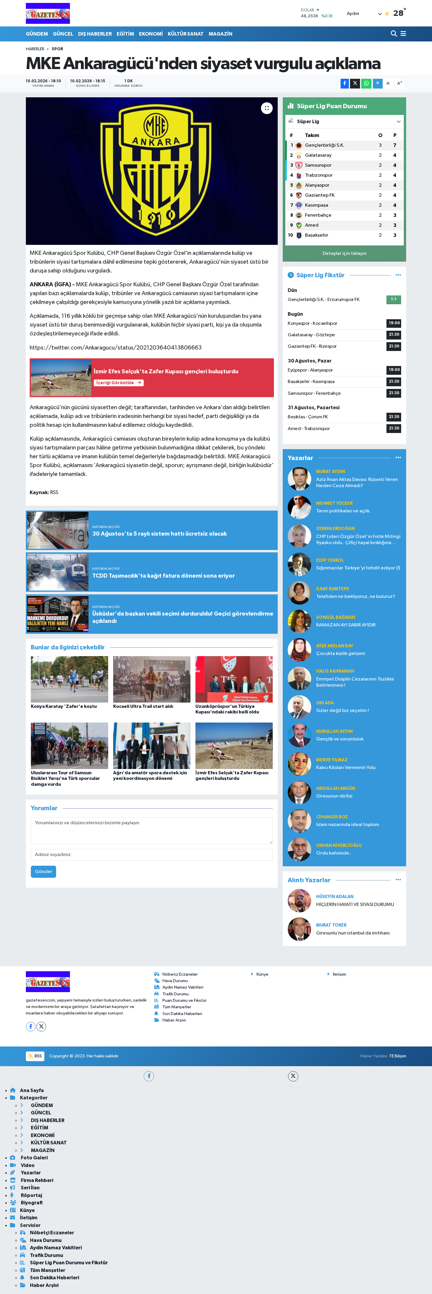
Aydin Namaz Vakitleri (183, 987)
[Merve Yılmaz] (299, 763)
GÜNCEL (63, 33)
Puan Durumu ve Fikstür (185, 1000)
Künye (262, 974)
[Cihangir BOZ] (299, 820)
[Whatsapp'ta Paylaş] (366, 83)
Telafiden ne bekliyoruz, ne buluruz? (355, 596)
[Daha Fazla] (378, 83)
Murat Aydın (330, 471)
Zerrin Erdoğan (335, 528)
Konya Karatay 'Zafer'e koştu (64, 706)
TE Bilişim (397, 1056)
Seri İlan (30, 1187)
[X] (41, 1026)
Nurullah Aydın (334, 731)
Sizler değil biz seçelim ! (342, 710)
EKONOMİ (151, 33)
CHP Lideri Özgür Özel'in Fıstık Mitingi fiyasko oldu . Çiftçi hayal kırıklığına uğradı (358, 540)
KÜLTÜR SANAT (186, 33)
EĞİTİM (125, 33)
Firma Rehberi (36, 1180)
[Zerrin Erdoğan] (299, 535)
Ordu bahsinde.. (333, 853)
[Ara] (394, 34)
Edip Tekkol (330, 560)
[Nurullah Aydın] (299, 735)
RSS (38, 1056)
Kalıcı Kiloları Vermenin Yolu (346, 767)
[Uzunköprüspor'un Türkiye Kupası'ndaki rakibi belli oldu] (234, 679)
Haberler (35, 49)
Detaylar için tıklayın (344, 253)
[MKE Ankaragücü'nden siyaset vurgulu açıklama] (152, 171)
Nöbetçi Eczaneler (180, 974)
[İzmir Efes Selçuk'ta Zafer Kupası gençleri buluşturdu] (234, 745)
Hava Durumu (175, 981)
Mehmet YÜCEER (334, 503)
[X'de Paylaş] (355, 83)
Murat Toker (331, 925)
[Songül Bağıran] (299, 621)
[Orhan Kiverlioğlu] (299, 849)
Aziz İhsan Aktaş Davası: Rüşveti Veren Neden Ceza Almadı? (357, 482)
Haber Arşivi (174, 1020)
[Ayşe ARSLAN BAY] (299, 649)
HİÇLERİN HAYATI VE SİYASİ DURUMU (355, 904)
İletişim (339, 974)
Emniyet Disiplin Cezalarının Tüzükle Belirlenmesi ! (355, 682)
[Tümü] (398, 458)
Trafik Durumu (176, 994)
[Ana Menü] (402, 34)
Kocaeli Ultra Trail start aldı (143, 706)
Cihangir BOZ (332, 817)
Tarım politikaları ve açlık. (343, 511)
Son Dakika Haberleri (182, 1014)
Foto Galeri (34, 1157)
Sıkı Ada (325, 703)
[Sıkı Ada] (299, 706)
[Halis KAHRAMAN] (299, 678)
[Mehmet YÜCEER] (299, 507)
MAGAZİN (220, 33)
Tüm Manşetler (177, 1007)
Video (27, 1165)
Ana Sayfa (32, 1090)
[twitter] (293, 1076)
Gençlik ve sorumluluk (340, 739)
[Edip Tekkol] (299, 564)
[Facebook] (31, 1026)
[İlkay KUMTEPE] (299, 592)
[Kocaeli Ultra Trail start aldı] (151, 679)
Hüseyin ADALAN (335, 897)
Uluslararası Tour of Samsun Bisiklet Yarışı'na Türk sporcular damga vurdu (65, 778)
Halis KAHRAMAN (335, 671)
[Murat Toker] (299, 929)
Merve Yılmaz (332, 760)
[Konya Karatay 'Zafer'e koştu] (69, 679)
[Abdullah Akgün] (299, 792)
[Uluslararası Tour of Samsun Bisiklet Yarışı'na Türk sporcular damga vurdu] (69, 745)
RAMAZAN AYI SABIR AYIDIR (346, 625)
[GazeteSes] (48, 13)
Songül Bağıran (335, 617)
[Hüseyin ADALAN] (299, 900)
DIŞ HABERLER (95, 33)
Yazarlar (30, 1172)
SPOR (57, 49)
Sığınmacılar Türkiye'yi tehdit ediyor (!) (358, 568)
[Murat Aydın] (299, 478)
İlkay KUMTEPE (332, 589)
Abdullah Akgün (335, 788)
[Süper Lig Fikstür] (398, 275)
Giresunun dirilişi (334, 796)
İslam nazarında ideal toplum (347, 824)
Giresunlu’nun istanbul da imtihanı (353, 933)
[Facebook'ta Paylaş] (345, 83)
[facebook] (149, 1076)
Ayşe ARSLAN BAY (334, 646)
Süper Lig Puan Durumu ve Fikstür (69, 1262)
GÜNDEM (37, 33)
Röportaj (31, 1195)
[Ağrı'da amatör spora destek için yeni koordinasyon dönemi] (151, 745)
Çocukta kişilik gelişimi (340, 653)
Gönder (43, 871)
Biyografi (31, 1202)
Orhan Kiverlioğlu (339, 845)
